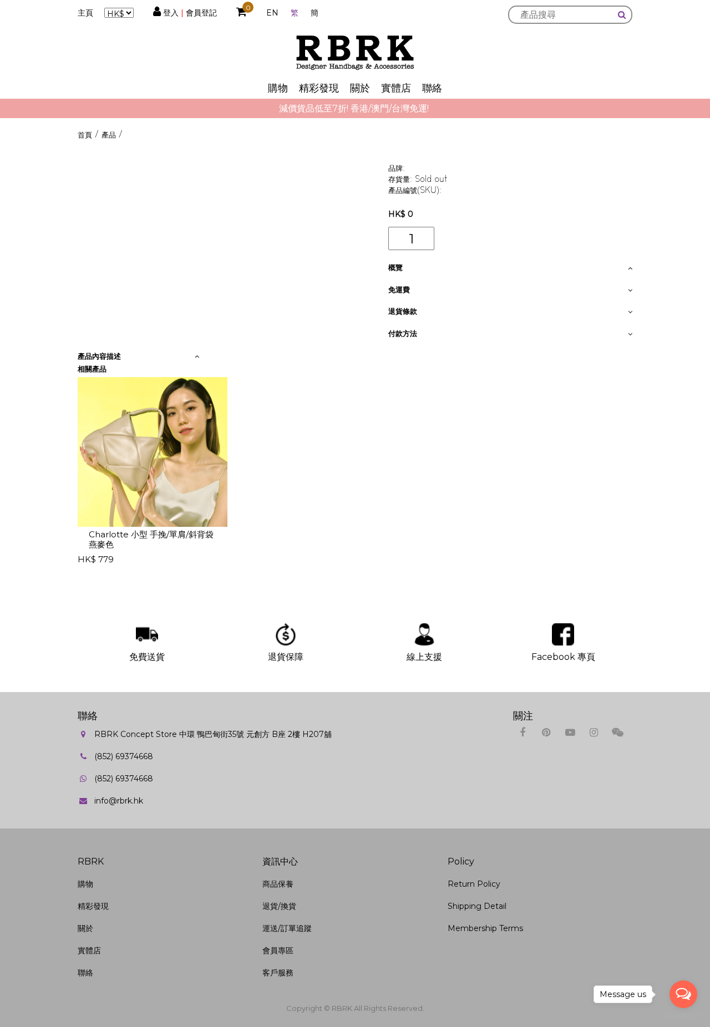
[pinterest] (546, 732)
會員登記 (201, 13)
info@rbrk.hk (118, 801)
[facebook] (522, 732)
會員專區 (277, 950)
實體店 (396, 88)
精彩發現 (319, 88)
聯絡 (432, 88)
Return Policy (474, 884)
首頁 (85, 134)
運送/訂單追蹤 (287, 928)
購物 (278, 88)
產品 (109, 134)
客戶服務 (277, 973)
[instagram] (594, 732)
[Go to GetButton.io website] (683, 1015)
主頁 (85, 13)
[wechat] (617, 732)
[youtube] (570, 732)
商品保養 (277, 884)
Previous (57, 473)
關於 (360, 88)
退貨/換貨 (279, 906)
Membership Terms (485, 928)
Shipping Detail (477, 906)
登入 (171, 13)
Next (569, 473)
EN (272, 13)
